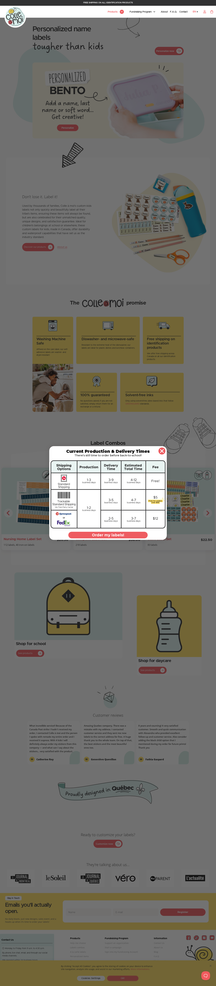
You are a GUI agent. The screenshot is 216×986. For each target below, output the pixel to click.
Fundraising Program (141, 12)
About (164, 12)
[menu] (115, 12)
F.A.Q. (173, 12)
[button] (196, 11)
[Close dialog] (162, 451)
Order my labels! (108, 535)
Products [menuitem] (113, 12)
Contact (183, 12)
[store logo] (15, 17)
